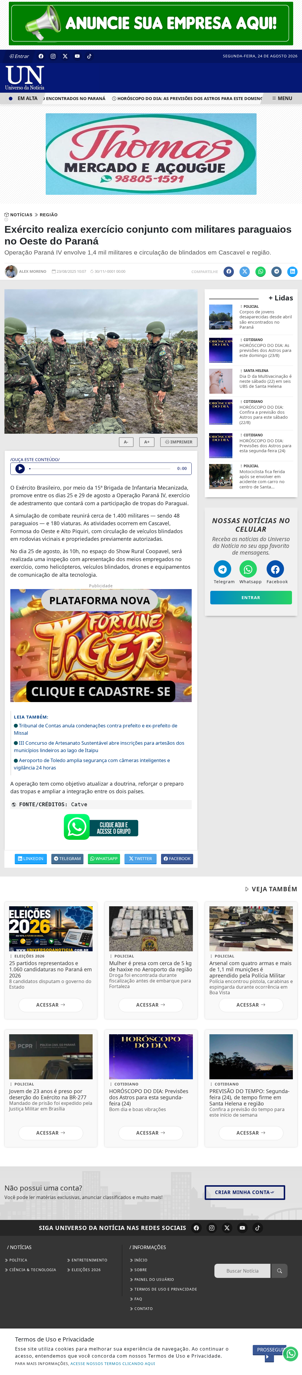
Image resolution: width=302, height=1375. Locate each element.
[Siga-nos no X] (227, 1228)
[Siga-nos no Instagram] (211, 1228)
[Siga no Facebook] (41, 56)
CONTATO (143, 1308)
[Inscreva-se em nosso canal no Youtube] (242, 1228)
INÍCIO (140, 1260)
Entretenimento (88, 1260)
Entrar (21, 56)
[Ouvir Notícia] (20, 468)
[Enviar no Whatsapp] (260, 272)
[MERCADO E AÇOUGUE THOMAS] (151, 153)
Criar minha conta (242, 1192)
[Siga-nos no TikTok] (257, 1228)
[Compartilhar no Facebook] (229, 272)
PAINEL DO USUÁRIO (153, 1279)
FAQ (137, 1298)
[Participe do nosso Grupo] (101, 828)
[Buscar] (280, 1271)
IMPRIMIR (181, 442)
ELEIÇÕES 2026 (85, 1269)
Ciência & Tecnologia (32, 1269)
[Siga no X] (65, 56)
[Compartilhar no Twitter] (244, 272)
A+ (147, 442)
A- (126, 442)
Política (17, 1260)
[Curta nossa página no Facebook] (196, 1228)
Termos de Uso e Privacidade (165, 1289)
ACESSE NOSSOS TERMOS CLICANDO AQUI (112, 1363)
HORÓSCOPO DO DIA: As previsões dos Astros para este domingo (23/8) (183, 98)
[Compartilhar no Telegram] (276, 272)
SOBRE (140, 1269)
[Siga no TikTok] (89, 56)
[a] (151, 23)
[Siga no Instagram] (53, 56)
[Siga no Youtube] (77, 56)
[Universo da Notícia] (51, 77)
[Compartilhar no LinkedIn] (292, 272)
